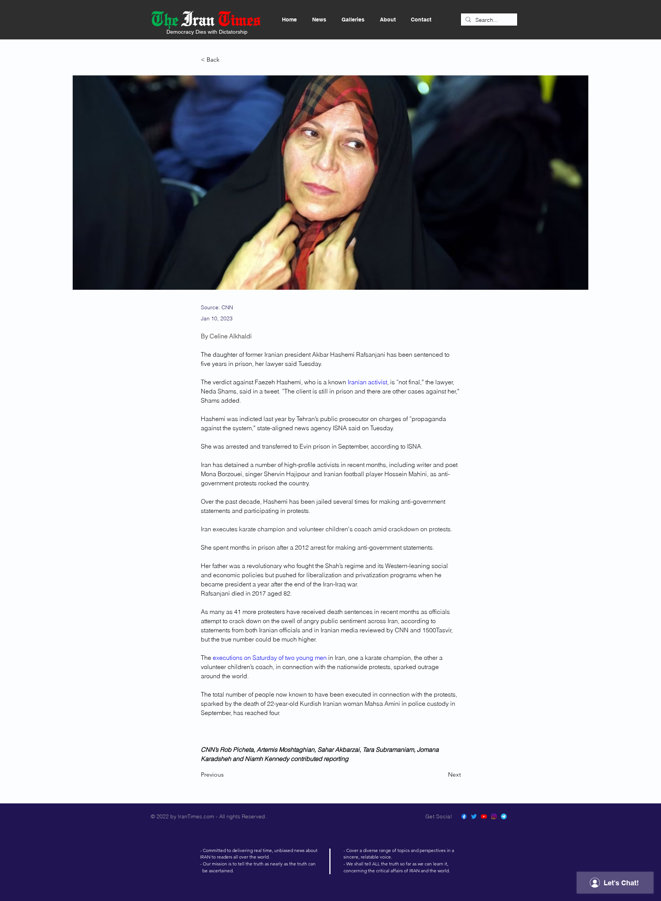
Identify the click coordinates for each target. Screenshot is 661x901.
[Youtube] (483, 816)
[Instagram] (493, 816)
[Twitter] (474, 816)
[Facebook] (464, 816)
